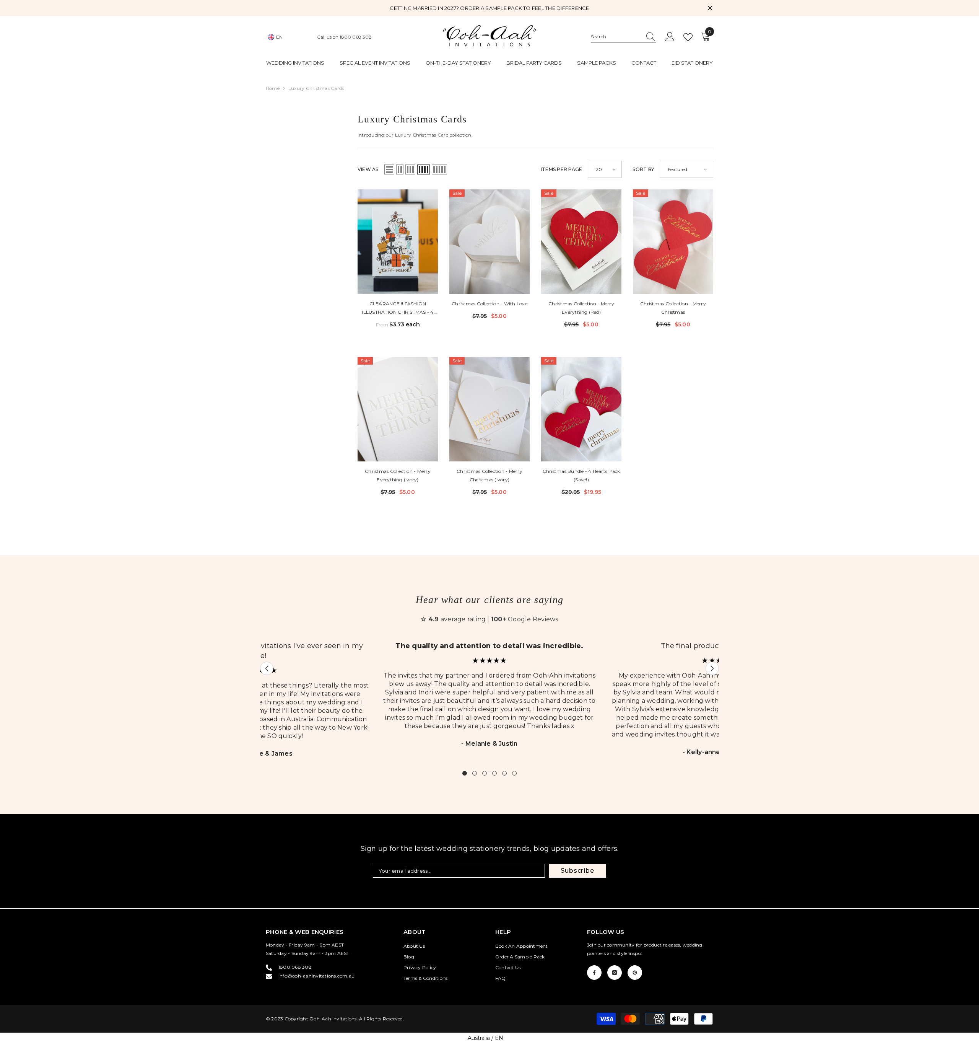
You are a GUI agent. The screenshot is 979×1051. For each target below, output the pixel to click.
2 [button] (474, 773)
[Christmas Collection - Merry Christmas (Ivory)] (489, 409)
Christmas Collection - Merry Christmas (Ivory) (489, 475)
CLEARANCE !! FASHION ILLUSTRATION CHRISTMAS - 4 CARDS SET (397, 308)
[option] (489, 699)
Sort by (643, 169)
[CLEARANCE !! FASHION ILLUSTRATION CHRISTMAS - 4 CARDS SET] (398, 241)
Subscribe (577, 870)
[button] (389, 169)
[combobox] (616, 36)
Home (273, 88)
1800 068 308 (356, 37)
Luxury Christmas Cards (316, 88)
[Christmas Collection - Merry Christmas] (673, 241)
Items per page (561, 169)
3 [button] (484, 773)
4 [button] (494, 773)
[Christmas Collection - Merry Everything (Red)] (581, 241)
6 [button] (514, 773)
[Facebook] (594, 972)
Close (710, 8)
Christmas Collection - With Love (489, 303)
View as (368, 169)
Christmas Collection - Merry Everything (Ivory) (398, 475)
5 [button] (504, 773)
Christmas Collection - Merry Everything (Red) (581, 308)
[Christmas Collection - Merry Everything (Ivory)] (398, 409)
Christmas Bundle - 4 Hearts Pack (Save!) (581, 475)
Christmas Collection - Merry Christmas (673, 308)
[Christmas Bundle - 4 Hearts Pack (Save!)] (581, 409)
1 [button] (464, 773)
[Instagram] (614, 972)
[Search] (623, 37)
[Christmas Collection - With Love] (489, 241)
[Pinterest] (635, 972)
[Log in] (670, 37)
